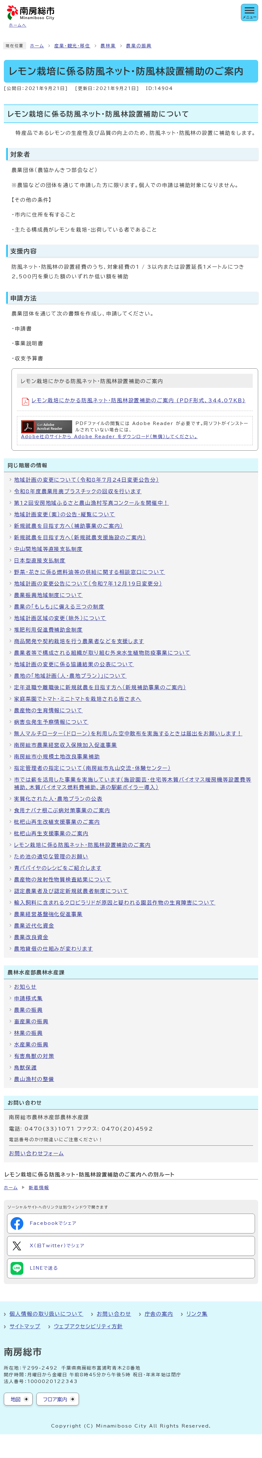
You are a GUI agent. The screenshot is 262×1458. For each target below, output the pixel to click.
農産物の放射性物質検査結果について (63, 879)
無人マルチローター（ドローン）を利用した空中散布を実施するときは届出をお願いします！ (128, 733)
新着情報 (39, 1187)
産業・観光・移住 (72, 46)
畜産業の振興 (31, 1021)
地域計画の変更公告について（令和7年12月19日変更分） (88, 583)
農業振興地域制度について (48, 595)
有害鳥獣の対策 (34, 1056)
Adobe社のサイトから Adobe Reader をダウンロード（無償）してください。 (109, 436)
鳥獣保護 (25, 1067)
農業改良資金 (31, 937)
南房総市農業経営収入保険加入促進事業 (65, 745)
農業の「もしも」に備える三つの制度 (59, 606)
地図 (16, 1399)
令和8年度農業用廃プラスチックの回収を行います (78, 491)
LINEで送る (44, 1268)
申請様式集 (28, 998)
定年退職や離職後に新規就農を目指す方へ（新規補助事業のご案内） (100, 687)
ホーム (37, 46)
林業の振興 (28, 1033)
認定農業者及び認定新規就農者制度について (71, 891)
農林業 (108, 46)
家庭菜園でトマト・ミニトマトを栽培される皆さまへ (78, 698)
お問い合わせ (114, 1313)
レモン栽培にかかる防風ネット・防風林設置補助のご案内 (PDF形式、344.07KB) (139, 400)
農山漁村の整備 (34, 1079)
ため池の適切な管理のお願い (51, 856)
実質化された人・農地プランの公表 (58, 798)
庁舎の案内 (159, 1313)
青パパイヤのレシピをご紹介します (58, 868)
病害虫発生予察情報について (51, 722)
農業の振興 (139, 46)
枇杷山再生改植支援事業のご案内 (57, 821)
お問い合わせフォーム (36, 1153)
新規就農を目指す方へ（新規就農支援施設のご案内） (80, 537)
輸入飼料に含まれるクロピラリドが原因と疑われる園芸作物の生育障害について (114, 902)
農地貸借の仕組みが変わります (53, 948)
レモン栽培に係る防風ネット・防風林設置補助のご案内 (82, 845)
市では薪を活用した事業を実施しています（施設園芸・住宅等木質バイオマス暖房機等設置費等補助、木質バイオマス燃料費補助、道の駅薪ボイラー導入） (132, 783)
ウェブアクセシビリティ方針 (88, 1326)
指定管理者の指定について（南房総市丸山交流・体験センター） (92, 768)
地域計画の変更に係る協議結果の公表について (74, 664)
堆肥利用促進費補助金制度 (48, 629)
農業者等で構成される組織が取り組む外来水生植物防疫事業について (102, 652)
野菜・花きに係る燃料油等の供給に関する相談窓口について (89, 572)
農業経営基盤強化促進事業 (48, 914)
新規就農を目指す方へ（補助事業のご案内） (68, 525)
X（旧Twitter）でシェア (57, 1245)
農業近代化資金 (34, 925)
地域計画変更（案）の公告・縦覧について (64, 514)
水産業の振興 (31, 1044)
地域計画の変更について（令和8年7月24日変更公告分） (86, 479)
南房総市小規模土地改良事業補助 (57, 756)
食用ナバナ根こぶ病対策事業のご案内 (62, 810)
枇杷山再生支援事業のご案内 (51, 833)
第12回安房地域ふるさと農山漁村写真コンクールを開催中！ (91, 502)
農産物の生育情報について (48, 710)
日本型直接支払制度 (40, 560)
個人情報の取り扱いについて (46, 1313)
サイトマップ (25, 1326)
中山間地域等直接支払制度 (48, 549)
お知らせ (25, 986)
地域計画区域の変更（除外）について (60, 618)
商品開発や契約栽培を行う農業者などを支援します (79, 641)
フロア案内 (55, 1399)
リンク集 (197, 1313)
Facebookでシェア (53, 1223)
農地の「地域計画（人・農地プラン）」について (70, 675)
